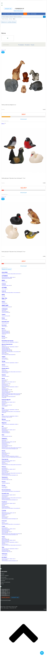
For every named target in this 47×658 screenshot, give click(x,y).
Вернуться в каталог (6, 269)
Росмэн (4, 481)
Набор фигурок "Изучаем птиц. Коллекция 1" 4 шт (13, 178)
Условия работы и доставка (7, 579)
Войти (15, 10)
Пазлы (3, 505)
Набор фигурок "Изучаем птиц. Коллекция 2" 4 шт (13, 251)
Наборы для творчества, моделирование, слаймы (9, 342)
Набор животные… (5, 120)
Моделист (4, 422)
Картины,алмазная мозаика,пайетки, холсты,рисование (10, 292)
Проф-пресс (5, 477)
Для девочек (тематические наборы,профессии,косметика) (11, 273)
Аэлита (3, 314)
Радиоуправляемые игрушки (6, 278)
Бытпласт (4, 325)
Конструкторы (4, 281)
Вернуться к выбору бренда (9, 22)
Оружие (3, 387)
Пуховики (3, 397)
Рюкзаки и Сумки (4, 353)
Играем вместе (5, 368)
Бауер (3, 318)
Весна (3, 50)
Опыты (3, 338)
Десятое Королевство (7, 344)
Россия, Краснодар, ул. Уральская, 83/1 (8, 607)
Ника (3, 434)
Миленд (4, 419)
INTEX (3, 294)
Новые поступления (5, 582)
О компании (3, 577)
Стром (3, 526)
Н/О (2, 426)
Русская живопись (6, 490)
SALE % (2, 583)
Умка (3, 547)
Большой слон (5, 321)
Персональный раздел (5, 600)
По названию (21, 44)
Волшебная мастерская (7, 340)
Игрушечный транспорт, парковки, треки (8, 277)
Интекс (3, 296)
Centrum (4, 284)
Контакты (2, 580)
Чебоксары (4, 553)
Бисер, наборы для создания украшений (8, 354)
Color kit (4, 291)
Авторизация (23, 119)
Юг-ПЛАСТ (4, 557)
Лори (3, 408)
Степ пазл (4, 520)
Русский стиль (5, 493)
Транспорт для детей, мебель (6, 349)
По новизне (27, 44)
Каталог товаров (4, 575)
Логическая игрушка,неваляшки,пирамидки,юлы (9, 448)
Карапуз (4, 375)
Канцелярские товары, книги (6, 285)
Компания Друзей (6, 399)
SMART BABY (5, 305)
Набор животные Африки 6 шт (9, 104)
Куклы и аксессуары (5, 331)
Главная (2, 574)
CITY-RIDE (4, 287)
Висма (3, 336)
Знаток (3, 364)
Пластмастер (5, 459)
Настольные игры (4, 311)
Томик (3, 536)
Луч (3, 414)
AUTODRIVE (5, 276)
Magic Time (4, 298)
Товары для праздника (5, 332)
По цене (32, 44)
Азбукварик (5, 309)
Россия (3, 485)
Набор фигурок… (5, 194)
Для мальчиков (4, 379)
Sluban (3, 301)
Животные (3, 310)
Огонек (3, 450)
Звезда (3, 361)
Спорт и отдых (4, 288)
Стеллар (4, 510)
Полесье (4, 466)
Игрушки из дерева (5, 322)
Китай (3, 378)
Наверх (45, 609)
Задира (3, 356)
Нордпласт (4, 438)
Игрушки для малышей (5, 312)
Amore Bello (5, 272)
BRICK (3, 280)
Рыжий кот (4, 502)
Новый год (3, 299)
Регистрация (20, 10)
